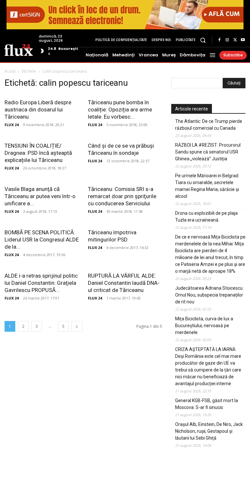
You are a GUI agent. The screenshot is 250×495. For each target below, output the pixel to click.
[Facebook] (219, 40)
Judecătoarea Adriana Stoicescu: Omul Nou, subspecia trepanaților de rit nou (209, 294)
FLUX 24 (12, 124)
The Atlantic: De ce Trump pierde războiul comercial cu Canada (208, 125)
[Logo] (18, 49)
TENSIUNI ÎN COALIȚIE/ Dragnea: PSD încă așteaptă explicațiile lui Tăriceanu (38, 152)
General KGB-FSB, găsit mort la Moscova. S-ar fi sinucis (206, 404)
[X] (235, 40)
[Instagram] (227, 40)
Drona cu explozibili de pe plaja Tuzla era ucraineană (206, 217)
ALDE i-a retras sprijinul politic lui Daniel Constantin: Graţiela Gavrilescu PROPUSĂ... (41, 282)
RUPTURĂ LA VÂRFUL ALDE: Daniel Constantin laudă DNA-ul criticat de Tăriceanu (124, 282)
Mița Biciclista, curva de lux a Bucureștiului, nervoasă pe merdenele (204, 325)
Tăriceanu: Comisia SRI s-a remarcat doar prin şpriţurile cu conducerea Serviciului (122, 196)
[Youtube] (243, 40)
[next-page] (76, 326)
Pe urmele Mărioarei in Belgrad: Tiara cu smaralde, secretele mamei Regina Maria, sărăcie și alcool (207, 186)
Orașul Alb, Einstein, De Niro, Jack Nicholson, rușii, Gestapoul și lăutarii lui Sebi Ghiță (209, 431)
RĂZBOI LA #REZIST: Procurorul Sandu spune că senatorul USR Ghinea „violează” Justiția (208, 151)
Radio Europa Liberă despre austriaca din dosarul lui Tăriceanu (38, 109)
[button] (203, 40)
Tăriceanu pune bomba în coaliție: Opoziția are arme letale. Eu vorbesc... (120, 109)
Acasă (10, 71)
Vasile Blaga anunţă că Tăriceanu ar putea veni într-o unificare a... (40, 196)
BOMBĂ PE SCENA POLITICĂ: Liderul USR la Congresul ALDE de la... (42, 239)
